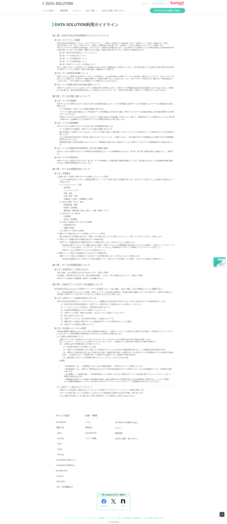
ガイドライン (111, 518)
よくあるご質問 (146, 518)
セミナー (77, 10)
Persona (60, 454)
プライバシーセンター (89, 518)
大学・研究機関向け (64, 487)
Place (59, 444)
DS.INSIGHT (61, 422)
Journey (60, 438)
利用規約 (102, 518)
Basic (59, 433)
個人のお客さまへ (159, 3)
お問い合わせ (158, 518)
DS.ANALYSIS (61, 471)
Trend (59, 449)
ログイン (146, 3)
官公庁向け (61, 481)
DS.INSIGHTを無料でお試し (167, 10)
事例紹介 (89, 427)
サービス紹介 (47, 10)
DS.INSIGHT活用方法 (65, 465)
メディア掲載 (90, 438)
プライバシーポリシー (72, 518)
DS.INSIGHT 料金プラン (66, 460)
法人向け (60, 476)
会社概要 (136, 518)
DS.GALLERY (91, 433)
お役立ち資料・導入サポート (113, 10)
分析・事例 (90, 10)
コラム (88, 422)
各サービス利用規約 (124, 518)
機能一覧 (60, 427)
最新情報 (64, 10)
